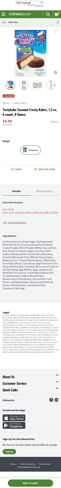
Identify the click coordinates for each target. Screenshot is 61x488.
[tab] (17, 191)
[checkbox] (56, 31)
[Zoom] (55, 72)
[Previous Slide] (7, 85)
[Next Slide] (54, 85)
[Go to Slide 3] (37, 85)
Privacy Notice (45, 464)
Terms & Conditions (28, 464)
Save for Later (46, 169)
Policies (13, 464)
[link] (45, 169)
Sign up (9, 451)
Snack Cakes (20, 102)
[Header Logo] (19, 14)
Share (18, 169)
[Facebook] (51, 400)
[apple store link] (14, 420)
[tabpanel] (30, 243)
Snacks (6, 102)
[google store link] (14, 427)
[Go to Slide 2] (23, 85)
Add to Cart (30, 483)
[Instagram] (56, 400)
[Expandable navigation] (3, 14)
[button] (48, 14)
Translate (38, 5)
